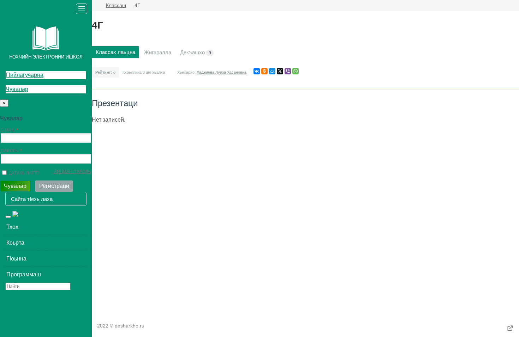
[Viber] (288, 71)
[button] (45, 227)
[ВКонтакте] (256, 71)
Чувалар (17, 89)
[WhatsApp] (295, 71)
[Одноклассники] (264, 71)
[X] (280, 71)
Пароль (9, 150)
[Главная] (94, 5)
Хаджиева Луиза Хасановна (221, 72)
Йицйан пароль (72, 171)
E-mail (8, 130)
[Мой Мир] (272, 71)
